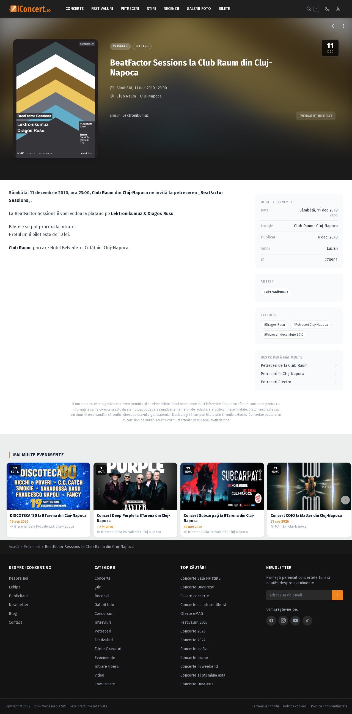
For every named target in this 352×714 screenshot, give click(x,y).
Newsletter (19, 604)
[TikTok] (307, 621)
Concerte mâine (194, 657)
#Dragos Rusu (274, 325)
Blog (13, 613)
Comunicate (105, 684)
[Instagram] (283, 621)
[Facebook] (271, 621)
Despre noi (18, 578)
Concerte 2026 (193, 631)
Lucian (332, 248)
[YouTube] (295, 621)
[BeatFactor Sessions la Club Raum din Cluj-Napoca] (55, 98)
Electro (142, 46)
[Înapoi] (333, 26)
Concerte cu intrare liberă (203, 604)
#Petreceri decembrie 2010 (284, 334)
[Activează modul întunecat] (327, 9)
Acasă (14, 546)
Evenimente (105, 657)
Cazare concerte (194, 596)
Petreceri (130, 8)
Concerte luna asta (196, 684)
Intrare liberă (107, 666)
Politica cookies (295, 706)
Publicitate (18, 596)
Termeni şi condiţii (265, 706)
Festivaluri (102, 8)
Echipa (14, 587)
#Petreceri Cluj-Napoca (311, 325)
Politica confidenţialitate (329, 706)
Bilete (224, 8)
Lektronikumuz (135, 115)
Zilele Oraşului (108, 649)
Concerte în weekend (199, 666)
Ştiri (151, 8)
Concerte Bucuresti (197, 587)
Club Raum (126, 96)
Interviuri (103, 622)
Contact (15, 622)
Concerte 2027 (192, 640)
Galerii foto (104, 604)
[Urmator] (345, 500)
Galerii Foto (199, 8)
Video (99, 675)
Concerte (74, 8)
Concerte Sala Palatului (200, 578)
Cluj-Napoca (150, 96)
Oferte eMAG (191, 613)
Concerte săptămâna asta (202, 675)
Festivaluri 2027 (194, 622)
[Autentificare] (338, 9)
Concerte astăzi (194, 649)
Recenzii (171, 8)
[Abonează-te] (337, 595)
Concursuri (104, 613)
